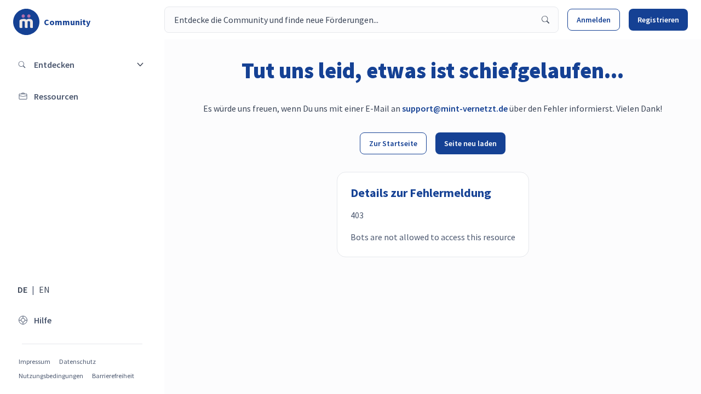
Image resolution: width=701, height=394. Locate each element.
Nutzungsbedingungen (51, 376)
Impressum (34, 361)
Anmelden (594, 20)
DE (22, 289)
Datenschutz (77, 361)
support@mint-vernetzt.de (455, 108)
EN (44, 289)
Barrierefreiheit (113, 376)
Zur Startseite (393, 143)
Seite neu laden (470, 143)
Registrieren (658, 20)
